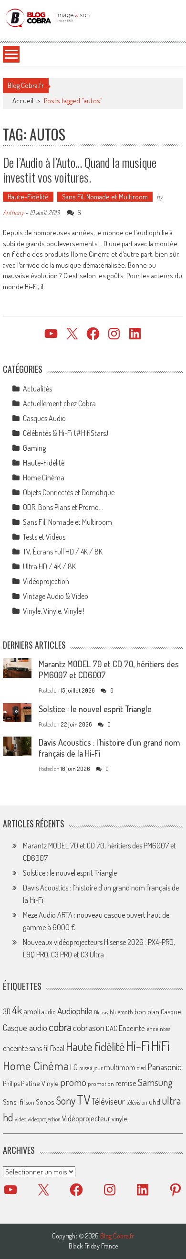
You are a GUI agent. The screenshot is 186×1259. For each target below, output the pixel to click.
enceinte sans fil (26, 1048)
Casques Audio (44, 418)
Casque (171, 1011)
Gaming (34, 448)
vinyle (119, 1118)
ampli (31, 1011)
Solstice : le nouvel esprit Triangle (95, 709)
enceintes (158, 1028)
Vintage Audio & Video (55, 596)
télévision (136, 1102)
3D (6, 1011)
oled (141, 1068)
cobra (60, 1027)
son (30, 1102)
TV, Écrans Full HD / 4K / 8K (63, 551)
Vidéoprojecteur (86, 1118)
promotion (101, 1083)
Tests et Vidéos (44, 537)
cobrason (88, 1027)
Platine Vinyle (40, 1083)
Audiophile (75, 1011)
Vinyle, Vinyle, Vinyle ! (53, 611)
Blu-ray (101, 1012)
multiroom (119, 1067)
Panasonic (164, 1066)
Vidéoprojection (46, 581)
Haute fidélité (95, 1046)
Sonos (45, 1102)
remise (125, 1083)
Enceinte (132, 1028)
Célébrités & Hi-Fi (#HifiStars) (65, 433)
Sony (65, 1100)
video (20, 1119)
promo (73, 1081)
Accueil (22, 100)
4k (17, 1010)
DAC (111, 1028)
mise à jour (91, 1068)
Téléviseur (108, 1101)
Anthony (13, 212)
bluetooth (121, 1012)
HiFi (160, 1045)
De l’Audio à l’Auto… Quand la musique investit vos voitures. (79, 169)
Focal (57, 1048)
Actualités (37, 388)
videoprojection (44, 1119)
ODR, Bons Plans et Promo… (63, 507)
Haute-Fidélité (28, 196)
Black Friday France (93, 1246)
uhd (154, 1101)
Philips (11, 1083)
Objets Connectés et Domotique (68, 492)
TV (83, 1099)
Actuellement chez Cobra (59, 403)
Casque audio (25, 1027)
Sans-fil (14, 1102)
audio (48, 1012)
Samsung (155, 1082)
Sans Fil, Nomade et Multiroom (105, 196)
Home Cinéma (43, 477)
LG (74, 1067)
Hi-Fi (138, 1045)
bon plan (146, 1011)
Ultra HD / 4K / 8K (49, 566)
